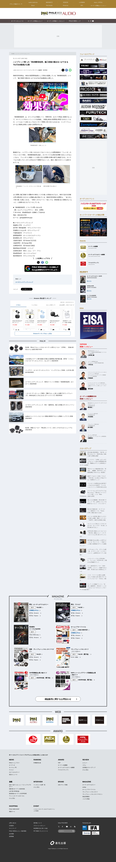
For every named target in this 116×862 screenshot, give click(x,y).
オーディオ (12, 765)
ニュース (17, 53)
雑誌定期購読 (86, 796)
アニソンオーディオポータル (16, 796)
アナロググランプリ (63, 770)
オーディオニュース (24, 53)
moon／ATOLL (98, 2)
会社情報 (11, 834)
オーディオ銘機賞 (62, 765)
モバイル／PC (13, 767)
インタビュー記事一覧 (39, 785)
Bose (33, 5)
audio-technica (33, 2)
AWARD (61, 759)
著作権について (38, 823)
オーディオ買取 (98, 5)
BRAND (61, 781)
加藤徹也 (90, 438)
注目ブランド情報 (62, 785)
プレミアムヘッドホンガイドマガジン (92, 794)
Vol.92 (80, 607)
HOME (12, 53)
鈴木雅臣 (90, 427)
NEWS (11, 759)
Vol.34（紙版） (75, 657)
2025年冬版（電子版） (44, 678)
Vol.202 (39, 607)
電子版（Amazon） (34, 613)
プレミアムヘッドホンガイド (90, 792)
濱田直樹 (90, 389)
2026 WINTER (83, 630)
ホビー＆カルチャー (14, 772)
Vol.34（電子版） (84, 654)
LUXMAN (82, 2)
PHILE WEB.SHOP (14, 809)
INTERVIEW (38, 781)
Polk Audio (49, 5)
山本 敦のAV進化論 (14, 791)
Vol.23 (39, 654)
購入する (89, 281)
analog (84, 787)
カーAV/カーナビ (26, 289)
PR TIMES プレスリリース (41, 831)
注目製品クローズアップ (88, 767)
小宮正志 (90, 364)
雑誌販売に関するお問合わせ (58, 699)
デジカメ (11, 770)
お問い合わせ (12, 823)
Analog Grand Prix (91, 264)
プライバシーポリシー (39, 825)
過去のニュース (13, 774)
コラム (84, 765)
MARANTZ (49, 2)
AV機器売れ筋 (37, 763)
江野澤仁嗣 (91, 355)
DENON (65, 2)
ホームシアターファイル (88, 789)
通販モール (12, 811)
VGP (59, 763)
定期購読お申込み (34, 610)
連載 (10, 781)
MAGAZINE (58, 596)
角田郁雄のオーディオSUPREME (18, 793)
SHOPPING (13, 806)
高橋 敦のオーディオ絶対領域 (17, 789)
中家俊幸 (90, 378)
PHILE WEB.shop (34, 635)
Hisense (65, 5)
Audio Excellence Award (92, 248)
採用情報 (11, 836)
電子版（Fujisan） (34, 615)
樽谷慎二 (90, 407)
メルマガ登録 (86, 799)
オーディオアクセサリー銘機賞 (66, 767)
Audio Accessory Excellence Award (94, 256)
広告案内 (11, 825)
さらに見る (85, 770)
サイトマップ (12, 828)
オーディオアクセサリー (88, 785)
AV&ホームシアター (14, 763)
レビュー (84, 763)
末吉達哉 (90, 416)
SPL (82, 5)
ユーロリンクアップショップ (24, 282)
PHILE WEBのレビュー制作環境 (17, 831)
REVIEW (85, 759)
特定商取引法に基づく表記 (41, 828)
